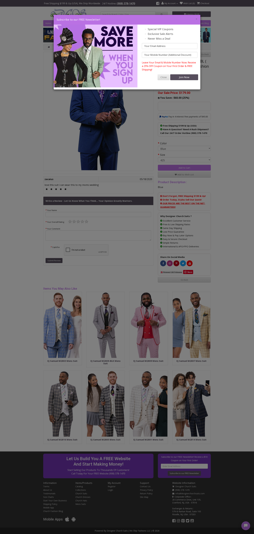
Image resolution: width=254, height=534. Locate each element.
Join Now (184, 77)
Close (164, 77)
